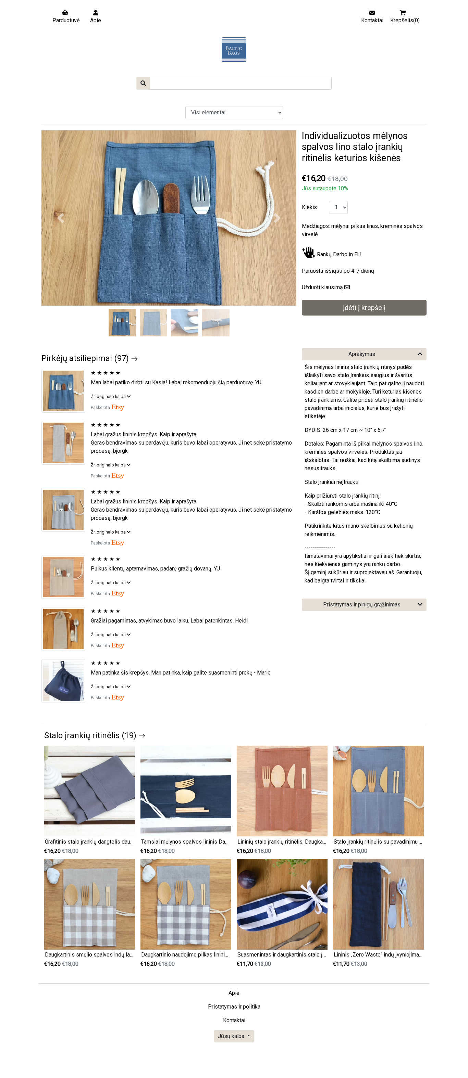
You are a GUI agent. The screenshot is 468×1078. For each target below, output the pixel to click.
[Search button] (143, 83)
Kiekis (309, 207)
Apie (234, 993)
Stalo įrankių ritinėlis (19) (91, 735)
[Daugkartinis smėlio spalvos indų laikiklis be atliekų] (89, 904)
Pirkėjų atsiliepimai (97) (86, 358)
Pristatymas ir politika (234, 1006)
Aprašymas (361, 354)
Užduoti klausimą (322, 287)
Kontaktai (234, 1020)
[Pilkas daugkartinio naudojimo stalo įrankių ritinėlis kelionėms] (66, 510)
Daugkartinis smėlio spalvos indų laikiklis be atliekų (107, 954)
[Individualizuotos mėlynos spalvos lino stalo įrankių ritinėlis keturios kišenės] (66, 391)
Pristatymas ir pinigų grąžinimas (362, 604)
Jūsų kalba (232, 1036)
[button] (60, 218)
